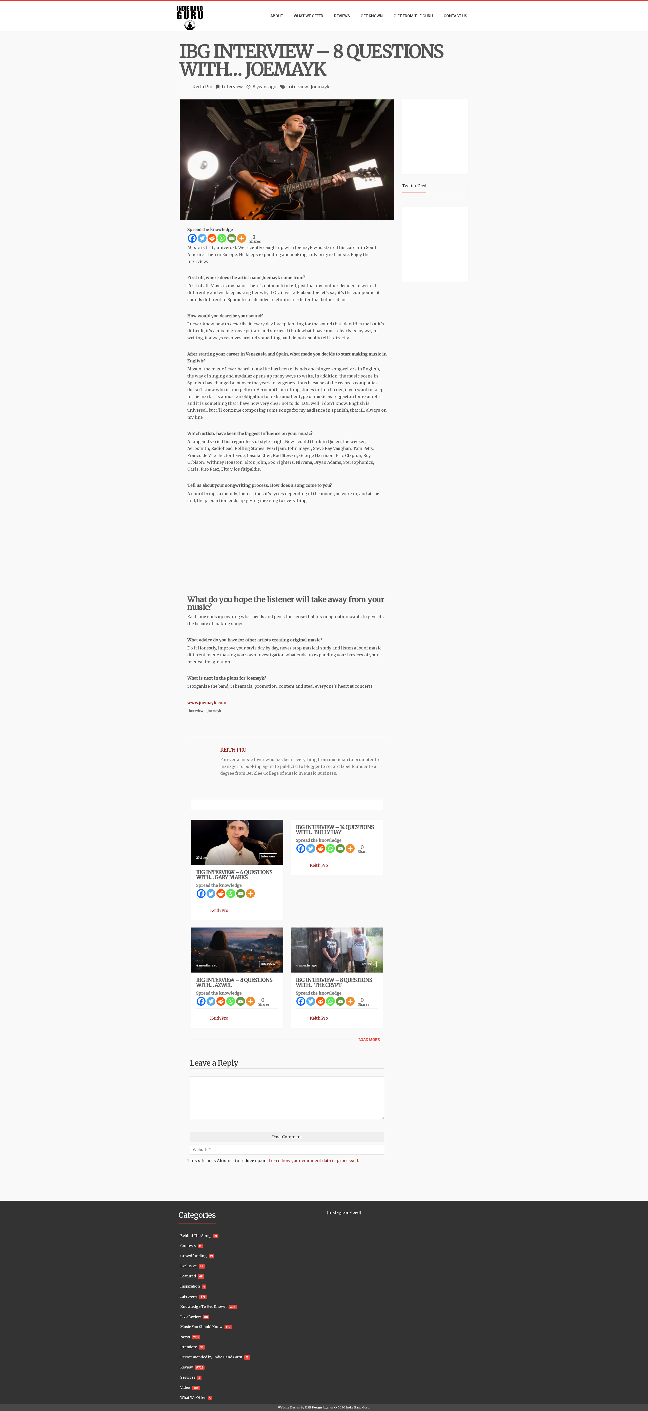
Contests (188, 1246)
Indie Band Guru (357, 1407)
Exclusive (188, 1266)
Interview (232, 87)
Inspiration (190, 1286)
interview (297, 87)
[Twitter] (202, 238)
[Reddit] (212, 238)
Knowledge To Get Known (203, 1306)
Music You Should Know (201, 1326)
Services (187, 1377)
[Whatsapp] (221, 238)
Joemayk (320, 87)
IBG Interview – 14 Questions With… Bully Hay (335, 829)
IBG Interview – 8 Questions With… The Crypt (334, 982)
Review (186, 1367)
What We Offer (193, 1397)
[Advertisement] (436, 136)
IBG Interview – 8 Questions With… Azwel (234, 982)
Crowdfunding (193, 1256)
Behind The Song (195, 1235)
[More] (241, 238)
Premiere (188, 1347)
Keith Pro (202, 87)
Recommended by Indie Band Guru (211, 1357)
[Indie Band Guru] (197, 16)
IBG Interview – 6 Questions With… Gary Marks (234, 874)
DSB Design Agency (319, 1407)
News (185, 1337)
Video (185, 1387)
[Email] (231, 238)
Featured (188, 1276)
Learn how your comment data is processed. (314, 1160)
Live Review (190, 1316)
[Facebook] (192, 238)
